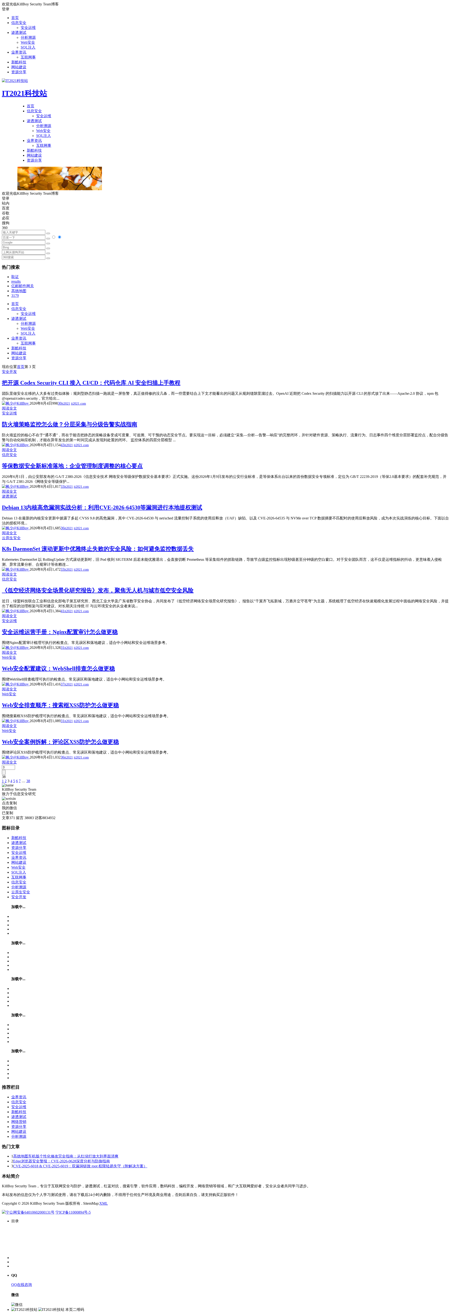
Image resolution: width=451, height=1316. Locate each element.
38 (28, 781)
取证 (15, 277)
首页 (15, 18)
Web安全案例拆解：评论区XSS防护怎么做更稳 (60, 742)
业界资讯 (18, 52)
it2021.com (78, 403)
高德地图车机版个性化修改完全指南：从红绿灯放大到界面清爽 (65, 1156)
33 (62, 486)
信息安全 (18, 23)
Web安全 (28, 42)
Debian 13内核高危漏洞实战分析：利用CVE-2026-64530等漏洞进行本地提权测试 (102, 507)
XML (103, 1203)
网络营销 (18, 1122)
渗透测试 (18, 33)
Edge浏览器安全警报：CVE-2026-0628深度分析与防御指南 (61, 1161)
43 (62, 445)
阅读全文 (9, 408)
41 (62, 611)
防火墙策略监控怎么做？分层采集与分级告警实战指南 (69, 424)
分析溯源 (28, 37)
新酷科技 (18, 62)
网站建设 (18, 67)
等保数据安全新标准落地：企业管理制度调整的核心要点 (72, 466)
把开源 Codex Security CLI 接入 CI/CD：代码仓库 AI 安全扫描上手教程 (91, 383)
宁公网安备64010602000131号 (30, 1212)
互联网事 (28, 57)
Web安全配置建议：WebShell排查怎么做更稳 (58, 669)
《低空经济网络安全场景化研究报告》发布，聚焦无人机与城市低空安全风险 (98, 590)
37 (62, 684)
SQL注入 (28, 47)
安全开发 (9, 372)
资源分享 (18, 72)
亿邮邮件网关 (22, 286)
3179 (15, 296)
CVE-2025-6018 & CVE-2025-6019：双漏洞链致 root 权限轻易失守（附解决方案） (80, 1166)
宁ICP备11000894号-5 (73, 1212)
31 (62, 648)
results (16, 281)
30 (60, 403)
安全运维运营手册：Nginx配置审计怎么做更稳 (60, 632)
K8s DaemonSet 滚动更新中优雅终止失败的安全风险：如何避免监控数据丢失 (98, 549)
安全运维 (28, 28)
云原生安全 (11, 538)
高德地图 (18, 291)
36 (62, 528)
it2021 (66, 403)
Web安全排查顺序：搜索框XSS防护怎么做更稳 (60, 705)
